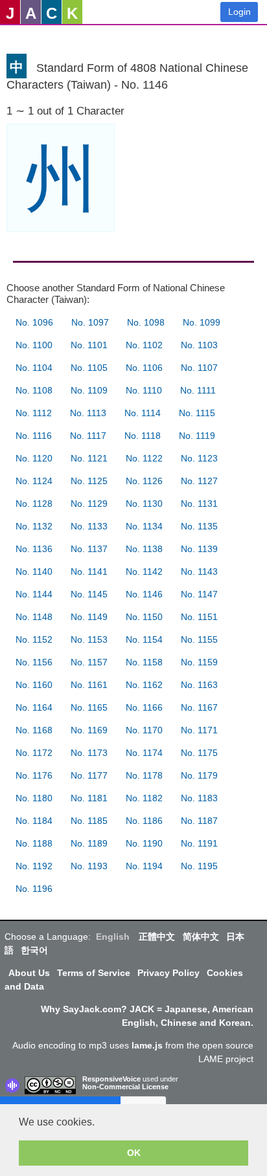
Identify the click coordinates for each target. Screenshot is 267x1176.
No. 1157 (89, 662)
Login (239, 11)
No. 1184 (34, 820)
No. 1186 (144, 820)
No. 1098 (146, 322)
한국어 (34, 950)
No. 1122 (144, 458)
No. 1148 (34, 617)
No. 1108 (34, 390)
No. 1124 (34, 481)
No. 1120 (34, 458)
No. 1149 (89, 617)
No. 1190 (144, 843)
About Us (29, 973)
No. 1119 (197, 435)
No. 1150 (144, 617)
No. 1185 (89, 820)
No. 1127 (199, 481)
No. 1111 (198, 390)
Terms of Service (93, 973)
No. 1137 (89, 549)
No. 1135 (199, 526)
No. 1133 (89, 526)
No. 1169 (89, 730)
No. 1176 (34, 775)
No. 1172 (34, 753)
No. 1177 (89, 775)
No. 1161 (89, 685)
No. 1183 (199, 798)
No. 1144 (34, 594)
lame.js (147, 1045)
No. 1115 (197, 413)
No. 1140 (34, 571)
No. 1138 (144, 549)
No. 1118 (142, 435)
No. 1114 (142, 413)
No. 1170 (144, 730)
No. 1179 (199, 775)
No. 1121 (89, 458)
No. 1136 (34, 549)
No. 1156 (34, 662)
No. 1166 (144, 707)
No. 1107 (199, 367)
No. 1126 (144, 481)
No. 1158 (144, 662)
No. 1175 (199, 753)
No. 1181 (89, 798)
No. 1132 (34, 526)
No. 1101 (89, 345)
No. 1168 (34, 730)
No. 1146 (144, 594)
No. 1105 (89, 367)
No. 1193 (89, 866)
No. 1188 (34, 843)
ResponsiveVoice (111, 1079)
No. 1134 (144, 526)
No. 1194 (144, 866)
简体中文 (201, 936)
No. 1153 (89, 639)
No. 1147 (199, 594)
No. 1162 (144, 685)
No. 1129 (89, 503)
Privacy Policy (168, 973)
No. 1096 (34, 322)
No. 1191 (199, 843)
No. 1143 (199, 571)
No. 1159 (199, 662)
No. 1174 (144, 753)
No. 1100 (34, 345)
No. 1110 (144, 390)
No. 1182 (144, 798)
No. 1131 (199, 503)
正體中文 (157, 936)
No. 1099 (201, 322)
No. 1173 (89, 753)
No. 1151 (199, 617)
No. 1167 (199, 707)
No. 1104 (34, 367)
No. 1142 (144, 571)
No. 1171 (199, 730)
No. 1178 (144, 775)
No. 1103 (199, 345)
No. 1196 (34, 888)
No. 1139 (199, 549)
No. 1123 (199, 458)
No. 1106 (144, 367)
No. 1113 (88, 413)
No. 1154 (144, 639)
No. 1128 (34, 503)
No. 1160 (34, 685)
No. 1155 (199, 639)
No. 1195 (199, 866)
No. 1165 (89, 707)
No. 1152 (34, 639)
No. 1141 (89, 571)
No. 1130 (144, 503)
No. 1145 (89, 594)
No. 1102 (144, 345)
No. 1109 (89, 390)
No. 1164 (34, 707)
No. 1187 (199, 820)
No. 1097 (90, 322)
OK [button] (134, 1153)
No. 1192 (34, 866)
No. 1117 (88, 435)
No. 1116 (34, 435)
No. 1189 (89, 843)
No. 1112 (34, 413)
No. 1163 (199, 685)
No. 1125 (89, 481)
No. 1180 (34, 798)
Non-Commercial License (125, 1087)
